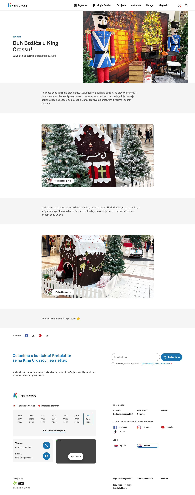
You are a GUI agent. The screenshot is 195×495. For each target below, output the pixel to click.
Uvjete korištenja (146, 364)
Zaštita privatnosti (145, 478)
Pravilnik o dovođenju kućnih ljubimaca (122, 486)
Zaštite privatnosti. (162, 364)
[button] (59, 181)
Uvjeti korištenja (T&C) (122, 478)
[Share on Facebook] (26, 335)
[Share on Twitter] (33, 335)
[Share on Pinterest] (40, 335)
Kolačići (164, 478)
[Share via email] (47, 335)
